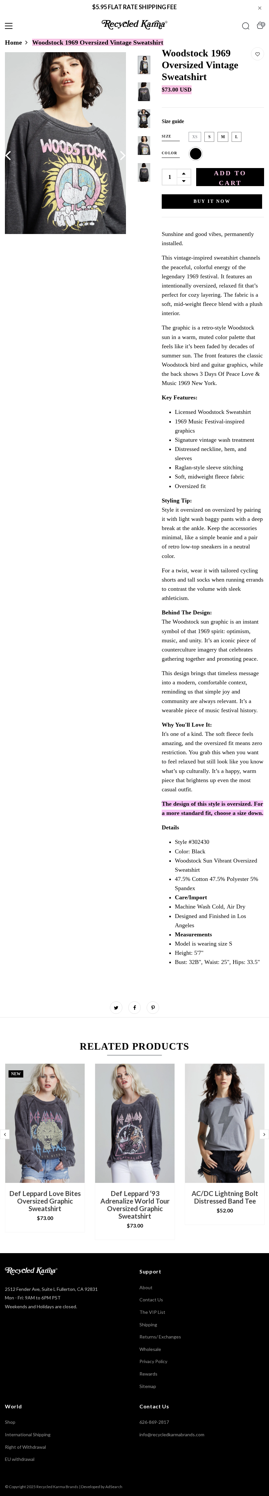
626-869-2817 (154, 1422)
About (146, 1287)
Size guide (173, 121)
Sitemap (147, 1386)
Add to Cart (230, 177)
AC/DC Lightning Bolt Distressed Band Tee (225, 1197)
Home (13, 42)
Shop (10, 1422)
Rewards (148, 1374)
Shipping (148, 1324)
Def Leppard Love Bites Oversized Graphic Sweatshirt (45, 1200)
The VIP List (152, 1312)
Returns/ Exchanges (160, 1336)
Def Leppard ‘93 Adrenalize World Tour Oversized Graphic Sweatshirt (135, 1204)
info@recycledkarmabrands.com (171, 1434)
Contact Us (151, 1299)
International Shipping (28, 1434)
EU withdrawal (19, 1459)
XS (194, 137)
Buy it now (212, 201)
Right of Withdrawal (25, 1447)
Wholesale (150, 1349)
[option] (65, 143)
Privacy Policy (153, 1361)
